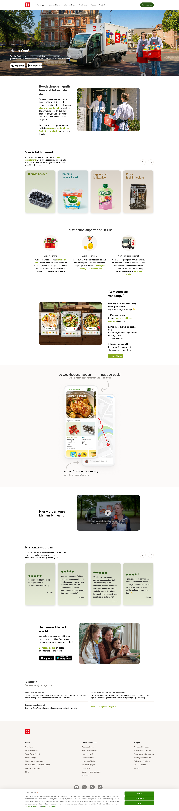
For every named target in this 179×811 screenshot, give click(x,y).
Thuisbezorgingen (88, 765)
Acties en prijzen (140, 765)
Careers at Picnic (31, 750)
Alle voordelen (69, 5)
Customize (138, 798)
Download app (147, 5)
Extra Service (86, 768)
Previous (143, 162)
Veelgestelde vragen (141, 747)
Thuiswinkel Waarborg (142, 761)
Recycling (85, 776)
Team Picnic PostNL (32, 754)
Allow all (139, 793)
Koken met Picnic (54, 5)
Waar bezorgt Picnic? (89, 750)
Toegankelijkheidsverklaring (144, 754)
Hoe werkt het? (87, 754)
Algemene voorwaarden (142, 750)
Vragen (93, 5)
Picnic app (40, 5)
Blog (27, 772)
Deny (139, 803)
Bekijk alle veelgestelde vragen (102, 707)
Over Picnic (83, 5)
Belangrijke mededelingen (143, 758)
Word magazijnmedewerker (35, 761)
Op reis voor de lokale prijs (91, 772)
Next (151, 162)
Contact (102, 5)
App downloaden (88, 747)
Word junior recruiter (32, 768)
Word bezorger (30, 758)
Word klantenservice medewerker (37, 765)
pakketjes (51, 128)
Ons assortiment (88, 758)
